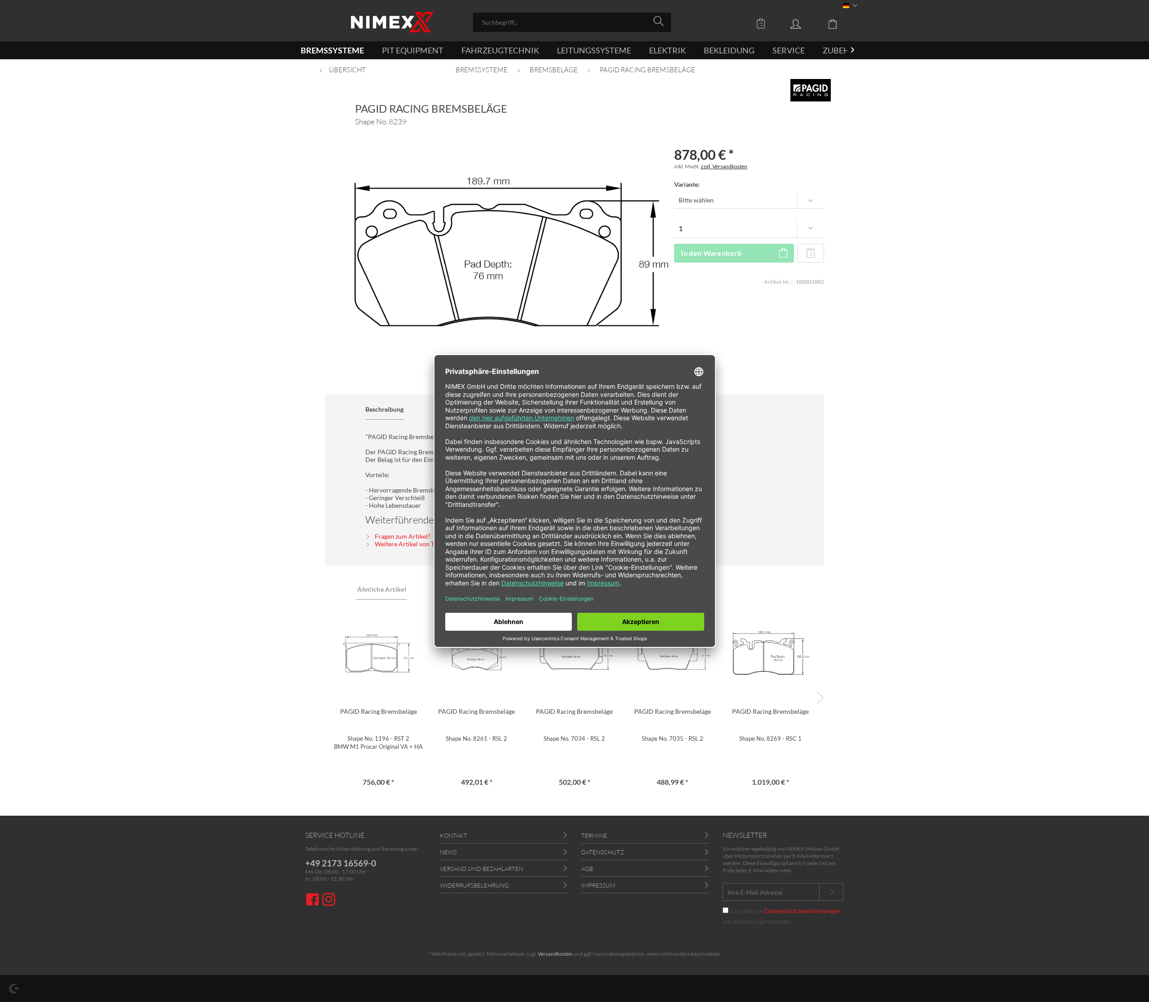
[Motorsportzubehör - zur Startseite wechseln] (392, 22)
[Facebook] (313, 900)
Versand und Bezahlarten (481, 868)
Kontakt (453, 835)
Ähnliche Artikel (381, 589)
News (448, 852)
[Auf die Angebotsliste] (810, 253)
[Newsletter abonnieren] (831, 892)
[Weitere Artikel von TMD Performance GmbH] (810, 90)
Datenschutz (602, 852)
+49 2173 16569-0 (340, 863)
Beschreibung (384, 409)
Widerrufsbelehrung (474, 885)
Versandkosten (555, 953)
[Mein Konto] (804, 23)
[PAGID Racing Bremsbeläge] (378, 653)
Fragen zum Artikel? (401, 536)
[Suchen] (660, 22)
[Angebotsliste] (763, 23)
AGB (587, 868)
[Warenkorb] (839, 23)
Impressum (598, 885)
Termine (594, 835)
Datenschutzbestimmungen (802, 910)
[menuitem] (572, 22)
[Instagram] (328, 900)
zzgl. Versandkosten (724, 166)
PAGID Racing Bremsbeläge (378, 711)
